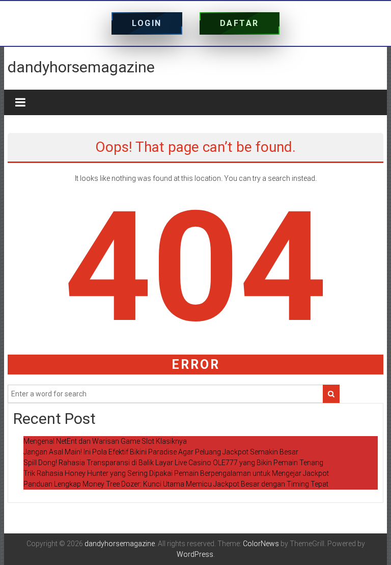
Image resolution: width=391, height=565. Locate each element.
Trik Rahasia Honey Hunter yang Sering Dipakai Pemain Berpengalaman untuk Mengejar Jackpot (176, 473)
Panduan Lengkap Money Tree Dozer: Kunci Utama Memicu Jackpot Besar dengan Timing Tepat (175, 484)
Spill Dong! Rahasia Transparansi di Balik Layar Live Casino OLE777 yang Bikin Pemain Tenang (173, 463)
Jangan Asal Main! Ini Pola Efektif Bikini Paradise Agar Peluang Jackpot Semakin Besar (160, 452)
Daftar (239, 23)
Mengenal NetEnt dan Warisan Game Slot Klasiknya (105, 441)
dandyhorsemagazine (81, 67)
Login (147, 23)
